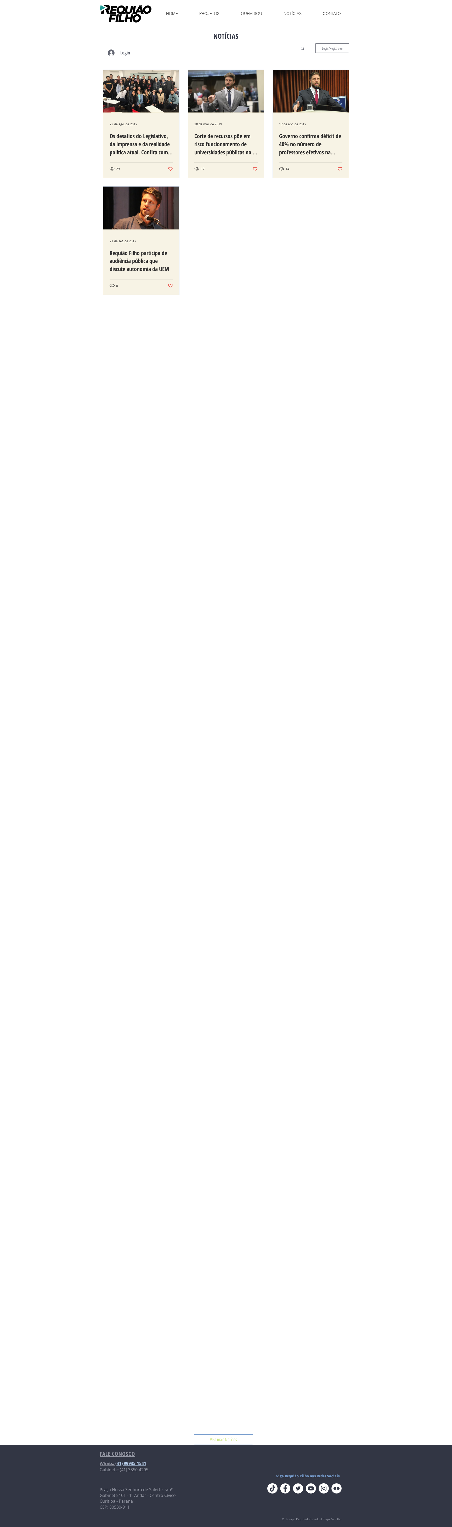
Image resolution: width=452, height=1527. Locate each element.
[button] (302, 49)
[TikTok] (272, 1488)
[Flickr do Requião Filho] (336, 1488)
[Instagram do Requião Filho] (324, 1488)
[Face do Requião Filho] (285, 1488)
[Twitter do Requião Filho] (298, 1488)
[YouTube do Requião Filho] (311, 1488)
